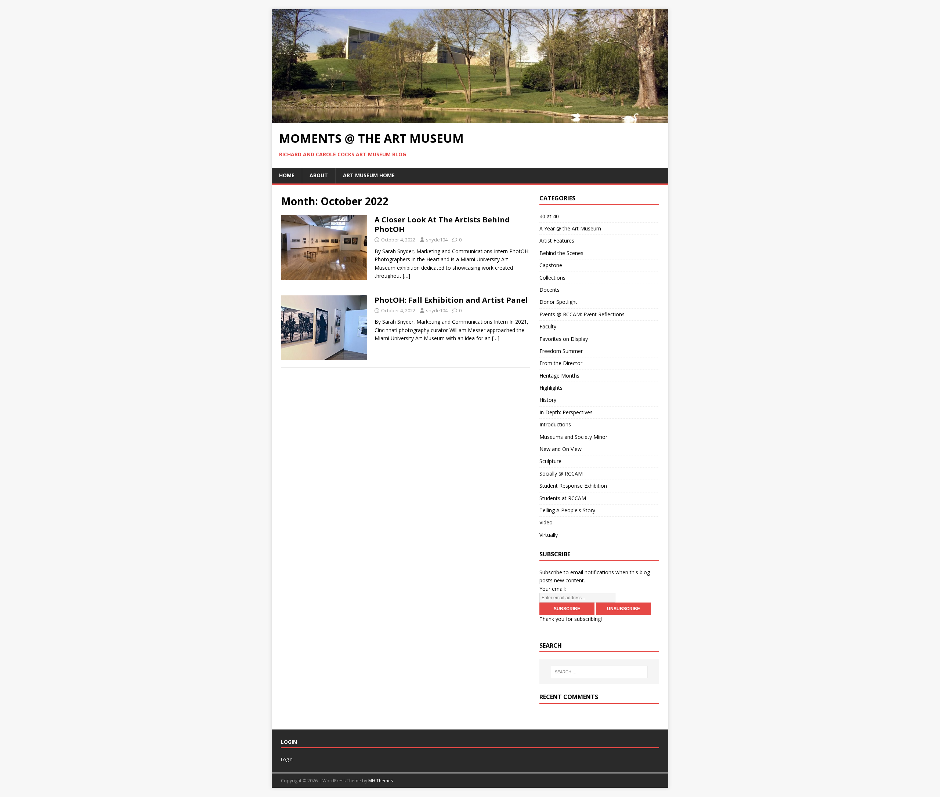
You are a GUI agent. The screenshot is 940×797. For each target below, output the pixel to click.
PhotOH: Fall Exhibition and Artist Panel (451, 300)
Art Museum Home (369, 175)
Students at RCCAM (562, 498)
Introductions (555, 424)
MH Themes (380, 781)
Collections (552, 277)
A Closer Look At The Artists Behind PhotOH (442, 224)
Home (286, 175)
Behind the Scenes (561, 253)
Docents (549, 289)
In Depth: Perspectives (566, 412)
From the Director (560, 363)
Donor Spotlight (558, 301)
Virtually (548, 534)
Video (546, 522)
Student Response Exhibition (573, 485)
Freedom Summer (561, 350)
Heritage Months (559, 375)
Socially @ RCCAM (561, 473)
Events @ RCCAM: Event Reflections (582, 314)
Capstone (550, 265)
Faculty (547, 326)
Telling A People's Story (567, 510)
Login (287, 759)
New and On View (560, 448)
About (319, 175)
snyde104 (437, 239)
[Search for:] (599, 672)
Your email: (552, 588)
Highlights (551, 387)
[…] (406, 275)
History (547, 399)
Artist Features (556, 240)
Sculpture (550, 461)
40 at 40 (549, 216)
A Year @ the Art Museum (570, 228)
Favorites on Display (563, 338)
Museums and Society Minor (573, 436)
